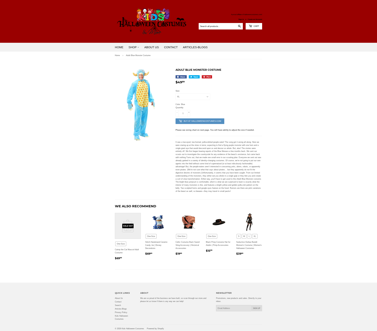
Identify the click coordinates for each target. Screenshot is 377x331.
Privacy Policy (121, 312)
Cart (256, 26)
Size (178, 91)
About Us (151, 47)
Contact (171, 47)
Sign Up (256, 308)
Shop (133, 47)
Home (119, 47)
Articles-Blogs (195, 47)
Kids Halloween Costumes (133, 328)
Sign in (241, 19)
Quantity (179, 107)
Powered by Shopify (155, 328)
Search (118, 305)
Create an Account (255, 19)
